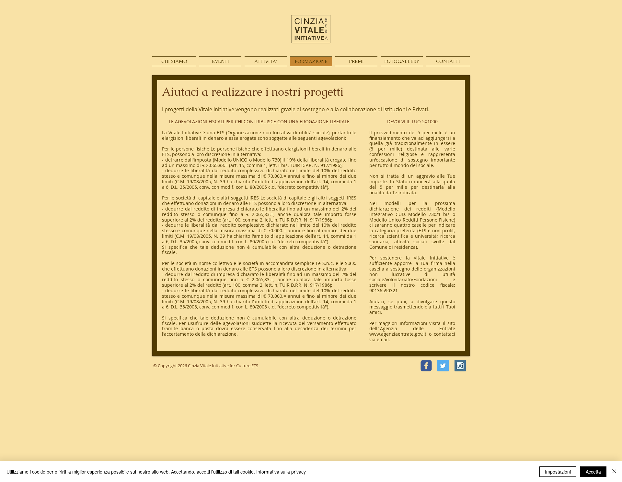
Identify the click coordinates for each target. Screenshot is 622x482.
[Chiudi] (614, 471)
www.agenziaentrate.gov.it (397, 334)
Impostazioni (558, 471)
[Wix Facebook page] (426, 365)
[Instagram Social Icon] (460, 365)
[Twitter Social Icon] (443, 365)
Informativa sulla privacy (281, 471)
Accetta (593, 471)
